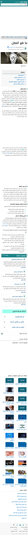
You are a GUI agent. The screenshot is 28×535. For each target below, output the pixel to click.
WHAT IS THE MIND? (8, 153)
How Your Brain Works (5, 225)
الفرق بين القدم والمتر (18, 327)
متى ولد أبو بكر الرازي (22, 507)
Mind (3, 104)
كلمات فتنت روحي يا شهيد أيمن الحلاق (18, 515)
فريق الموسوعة (12, 47)
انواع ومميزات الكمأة (22, 496)
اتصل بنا (25, 529)
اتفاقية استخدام (24, 527)
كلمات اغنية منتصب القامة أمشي (19, 502)
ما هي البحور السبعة (22, 510)
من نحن (15, 529)
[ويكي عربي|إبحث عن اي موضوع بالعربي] (23, 2)
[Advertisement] (14, 22)
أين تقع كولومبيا (19, 317)
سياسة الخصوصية (13, 527)
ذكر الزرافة (24, 518)
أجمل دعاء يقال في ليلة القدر (20, 513)
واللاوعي (12, 101)
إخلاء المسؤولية (14, 531)
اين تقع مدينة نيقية (22, 494)
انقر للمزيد (23, 267)
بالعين (22, 150)
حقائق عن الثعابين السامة (17, 322)
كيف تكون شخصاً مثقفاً (21, 504)
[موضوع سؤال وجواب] (3, 255)
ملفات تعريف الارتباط (23, 531)
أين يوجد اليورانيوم (22, 499)
